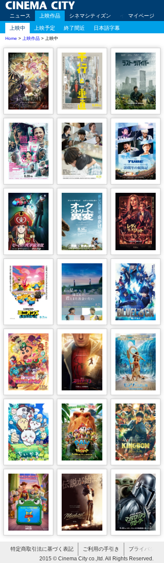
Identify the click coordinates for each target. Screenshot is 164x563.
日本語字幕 (107, 28)
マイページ (141, 16)
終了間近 (74, 28)
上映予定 (44, 28)
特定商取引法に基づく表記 (41, 549)
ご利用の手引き (101, 549)
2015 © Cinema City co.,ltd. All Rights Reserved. (96, 559)
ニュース (20, 16)
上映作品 (49, 16)
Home (11, 38)
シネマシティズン (90, 16)
